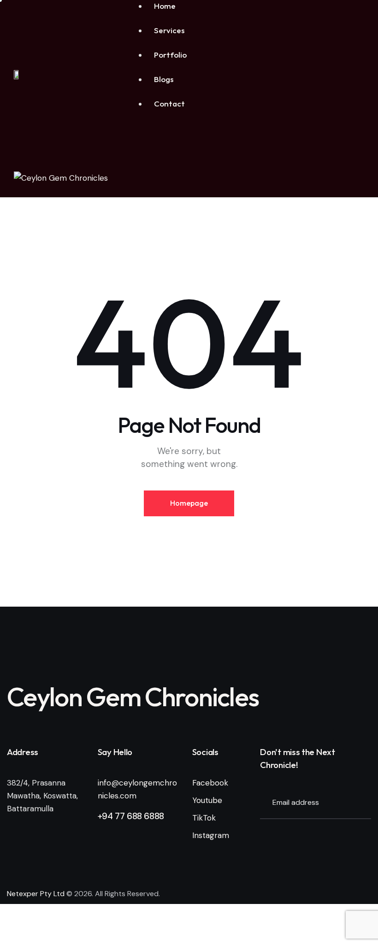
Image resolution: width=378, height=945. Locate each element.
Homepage (189, 503)
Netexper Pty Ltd (36, 893)
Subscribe (364, 803)
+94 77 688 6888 (131, 816)
